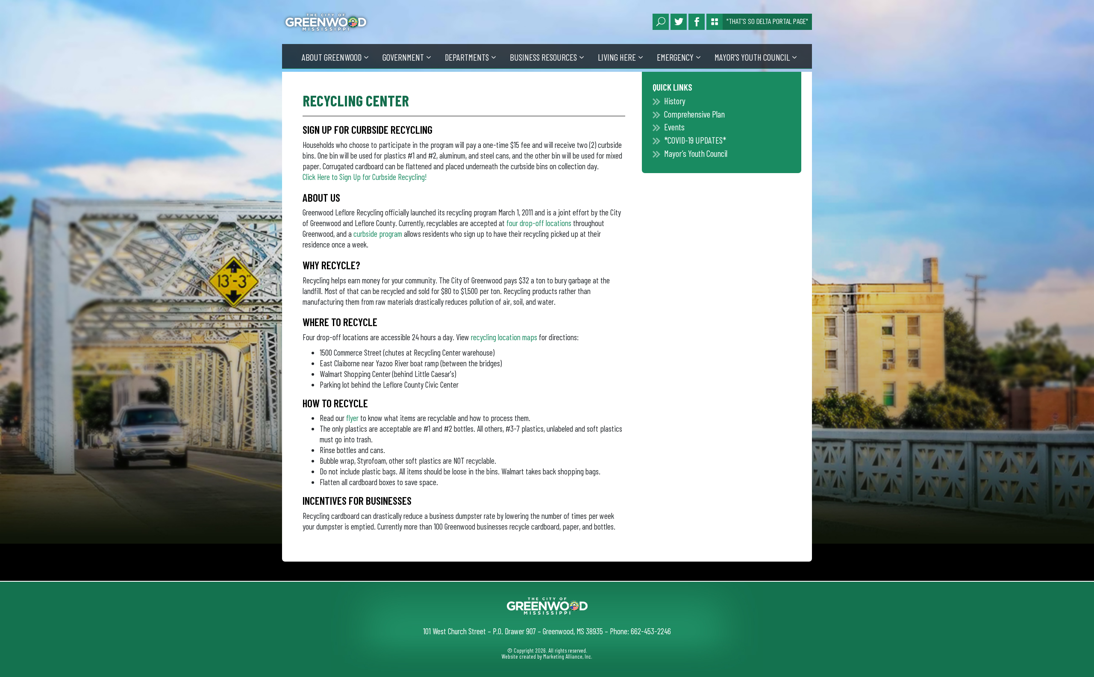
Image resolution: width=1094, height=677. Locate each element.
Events (674, 126)
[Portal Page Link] (714, 22)
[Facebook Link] (696, 22)
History (674, 100)
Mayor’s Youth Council (695, 153)
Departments (467, 57)
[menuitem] (337, 56)
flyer (352, 418)
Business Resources (543, 57)
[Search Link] (661, 22)
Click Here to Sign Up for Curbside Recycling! (364, 177)
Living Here (617, 57)
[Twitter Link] (679, 22)
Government (403, 57)
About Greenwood (332, 57)
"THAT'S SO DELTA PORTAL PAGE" (767, 21)
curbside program (377, 233)
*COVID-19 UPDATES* (695, 140)
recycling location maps (504, 337)
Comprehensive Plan (694, 114)
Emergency (675, 57)
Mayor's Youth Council (752, 57)
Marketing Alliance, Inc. (567, 656)
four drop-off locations (538, 223)
